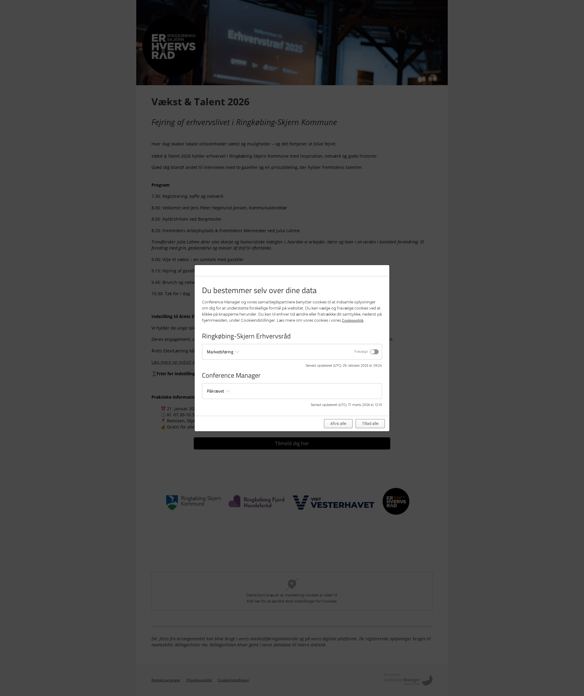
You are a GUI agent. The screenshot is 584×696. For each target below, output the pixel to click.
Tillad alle (370, 423)
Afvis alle (338, 423)
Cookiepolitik (352, 320)
